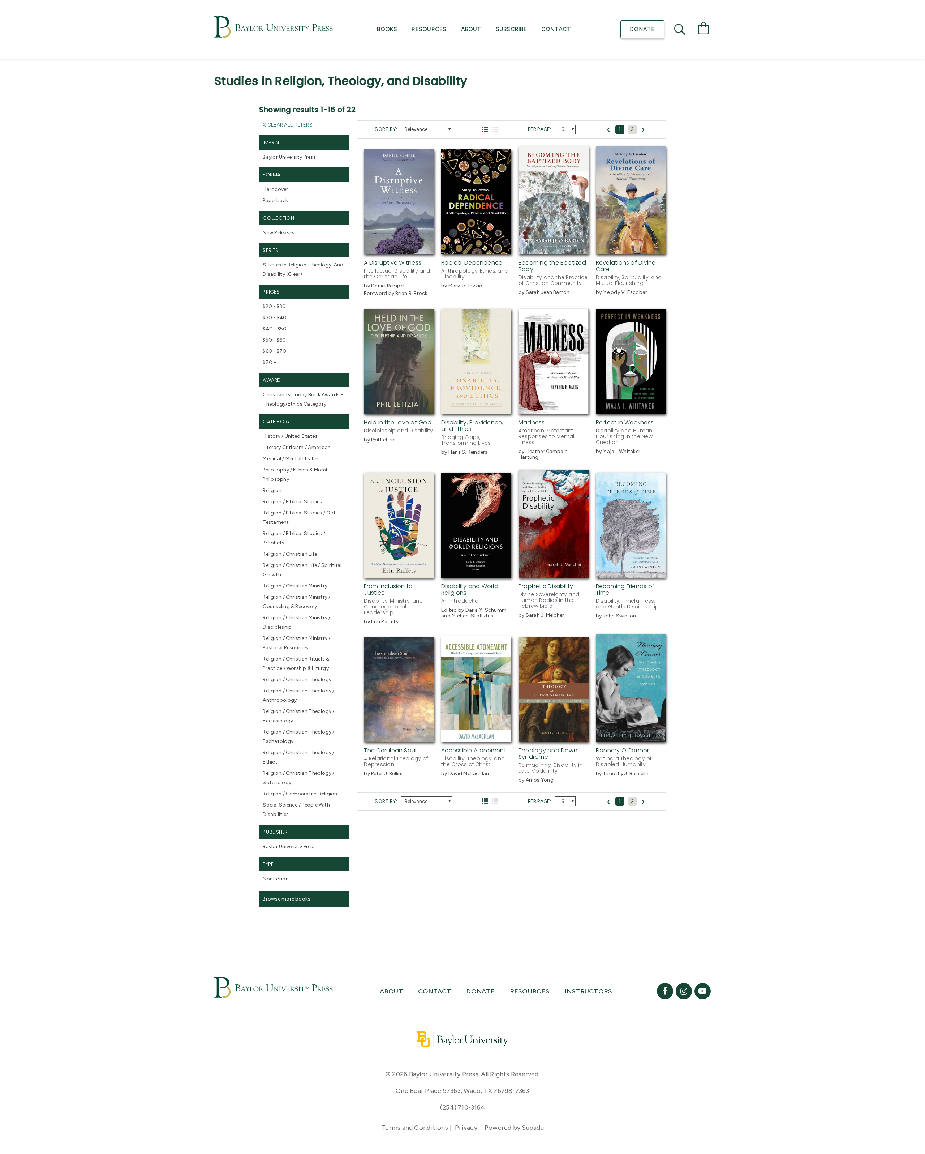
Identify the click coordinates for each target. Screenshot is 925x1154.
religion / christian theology (297, 679)
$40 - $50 (275, 329)
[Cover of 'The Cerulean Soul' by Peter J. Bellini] (399, 737)
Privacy (466, 1128)
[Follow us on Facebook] (665, 991)
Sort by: (386, 129)
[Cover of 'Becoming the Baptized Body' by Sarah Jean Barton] (554, 249)
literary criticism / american (297, 447)
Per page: (539, 129)
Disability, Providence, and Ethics (472, 425)
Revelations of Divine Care (626, 265)
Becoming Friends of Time (625, 589)
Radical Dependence (471, 262)
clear (294, 274)
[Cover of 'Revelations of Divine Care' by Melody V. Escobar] (631, 249)
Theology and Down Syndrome (548, 753)
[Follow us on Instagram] (684, 991)
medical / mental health (290, 459)
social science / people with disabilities (296, 809)
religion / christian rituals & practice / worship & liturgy (296, 663)
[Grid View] (485, 129)
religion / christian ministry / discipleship (296, 622)
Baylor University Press (289, 157)
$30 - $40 (275, 318)
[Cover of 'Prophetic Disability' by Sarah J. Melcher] (554, 573)
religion (272, 490)
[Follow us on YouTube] (702, 991)
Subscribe (511, 29)
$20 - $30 (274, 306)
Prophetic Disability (546, 586)
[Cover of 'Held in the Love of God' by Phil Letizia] (399, 409)
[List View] (495, 129)
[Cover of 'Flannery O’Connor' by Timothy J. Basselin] (631, 737)
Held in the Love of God (397, 422)
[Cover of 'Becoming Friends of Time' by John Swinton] (631, 573)
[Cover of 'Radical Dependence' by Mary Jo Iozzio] (476, 249)
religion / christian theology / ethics (298, 757)
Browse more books (286, 899)
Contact (556, 29)
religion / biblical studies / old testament (299, 517)
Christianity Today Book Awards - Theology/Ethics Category (303, 399)
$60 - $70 (274, 351)
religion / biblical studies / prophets (294, 538)
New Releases (278, 233)
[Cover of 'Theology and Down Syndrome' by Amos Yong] (554, 737)
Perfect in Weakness (625, 422)
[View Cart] (703, 29)
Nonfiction (275, 879)
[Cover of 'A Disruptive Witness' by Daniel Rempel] (399, 249)
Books (387, 29)
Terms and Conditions (414, 1128)
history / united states (290, 436)
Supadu (532, 1128)
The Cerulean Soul (390, 750)
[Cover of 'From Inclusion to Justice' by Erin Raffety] (399, 573)
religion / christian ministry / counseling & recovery (296, 602)
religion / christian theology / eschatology (298, 736)
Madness (532, 422)
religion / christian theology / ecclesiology (298, 716)
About (471, 29)
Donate (642, 29)
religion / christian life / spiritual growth (302, 570)
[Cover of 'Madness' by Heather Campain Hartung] (554, 409)
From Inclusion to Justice (388, 589)
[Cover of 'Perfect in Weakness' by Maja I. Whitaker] (631, 409)
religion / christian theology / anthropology (298, 695)
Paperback (275, 200)
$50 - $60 (274, 340)
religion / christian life (290, 554)
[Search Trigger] (680, 29)
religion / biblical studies (292, 502)
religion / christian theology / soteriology (298, 778)
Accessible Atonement (473, 750)
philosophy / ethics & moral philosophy (295, 474)
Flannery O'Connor (622, 750)
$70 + (270, 362)
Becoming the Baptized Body (552, 265)
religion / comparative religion (300, 794)
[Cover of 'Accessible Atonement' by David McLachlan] (476, 737)
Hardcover (275, 189)
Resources (429, 29)
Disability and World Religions (469, 589)
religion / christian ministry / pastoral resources (296, 643)
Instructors (588, 991)
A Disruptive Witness (392, 262)
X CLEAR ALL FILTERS (287, 125)
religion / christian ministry (295, 586)
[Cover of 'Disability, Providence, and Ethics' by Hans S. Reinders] (476, 409)
